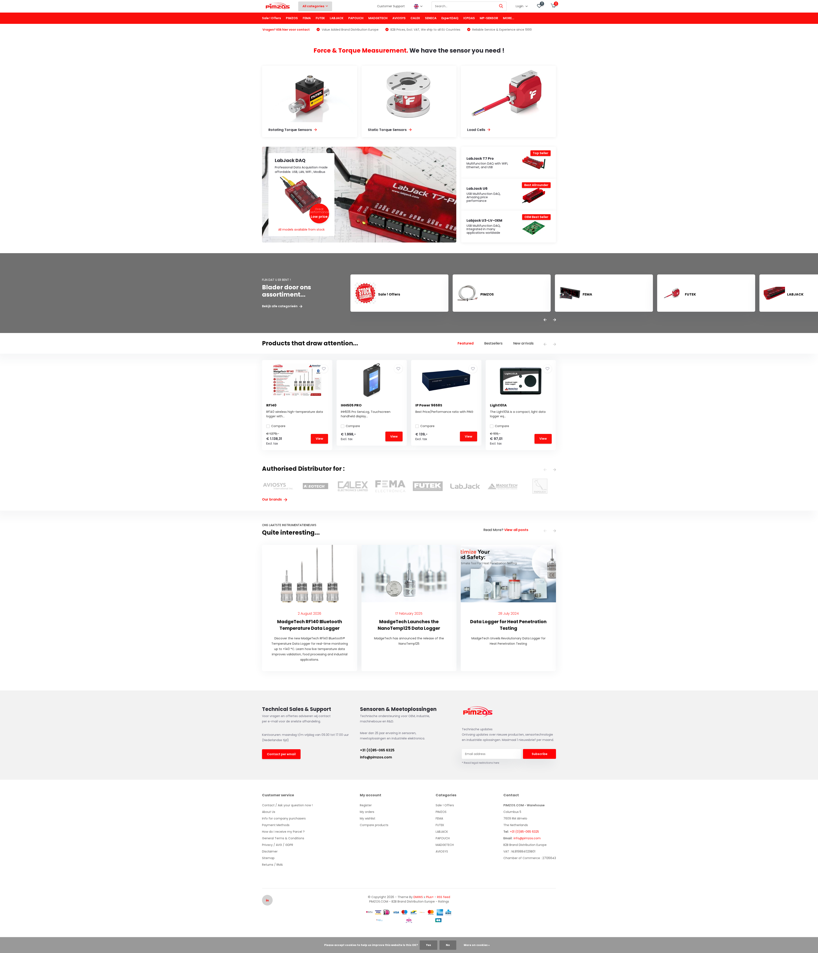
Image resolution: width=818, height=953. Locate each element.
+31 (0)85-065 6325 (377, 750)
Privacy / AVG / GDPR (277, 845)
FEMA (307, 18)
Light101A (498, 405)
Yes (428, 945)
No (448, 945)
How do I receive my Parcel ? (283, 832)
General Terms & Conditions (283, 838)
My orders (367, 812)
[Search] (501, 6)
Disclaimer (270, 851)
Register (366, 805)
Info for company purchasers (284, 818)
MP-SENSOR (489, 18)
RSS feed (443, 897)
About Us (268, 812)
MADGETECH (377, 18)
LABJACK (336, 18)
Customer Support (391, 6)
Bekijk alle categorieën (280, 306)
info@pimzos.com (376, 757)
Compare (278, 426)
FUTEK (320, 18)
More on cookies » (477, 945)
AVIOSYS (399, 18)
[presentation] (545, 320)
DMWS (418, 897)
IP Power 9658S (428, 405)
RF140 (271, 405)
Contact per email (281, 754)
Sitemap (268, 858)
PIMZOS (292, 18)
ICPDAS (469, 18)
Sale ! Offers (271, 18)
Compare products (374, 825)
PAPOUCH (355, 18)
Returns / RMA (272, 865)
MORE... (508, 18)
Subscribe (539, 754)
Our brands (272, 499)
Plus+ (430, 897)
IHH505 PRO (351, 405)
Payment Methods (275, 825)
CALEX (415, 18)
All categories (313, 6)
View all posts (516, 529)
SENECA (430, 18)
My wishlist (367, 818)
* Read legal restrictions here (480, 763)
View (319, 438)
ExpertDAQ (449, 18)
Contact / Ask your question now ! (287, 805)
